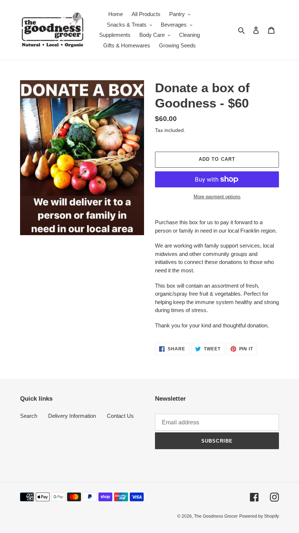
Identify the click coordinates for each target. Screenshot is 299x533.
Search (28, 416)
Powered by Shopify (259, 516)
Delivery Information (72, 416)
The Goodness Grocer (216, 516)
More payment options (217, 196)
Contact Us (120, 416)
